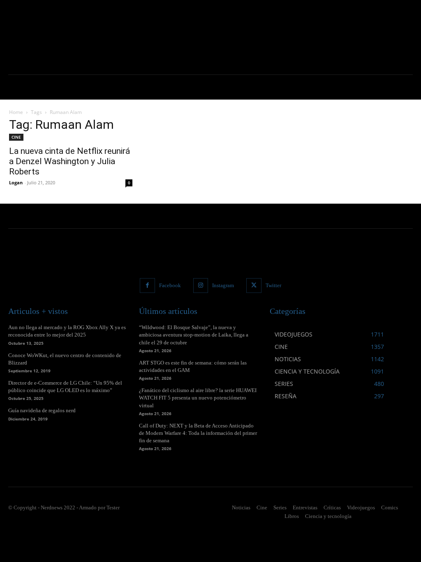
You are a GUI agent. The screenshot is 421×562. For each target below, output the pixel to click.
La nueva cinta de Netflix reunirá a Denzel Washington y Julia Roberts (69, 161)
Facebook (170, 285)
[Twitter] (253, 285)
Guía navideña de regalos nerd (42, 410)
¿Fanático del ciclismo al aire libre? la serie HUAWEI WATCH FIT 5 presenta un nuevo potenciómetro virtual (198, 397)
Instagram (223, 285)
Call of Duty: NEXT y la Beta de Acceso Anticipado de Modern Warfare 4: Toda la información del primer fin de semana (198, 433)
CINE (16, 137)
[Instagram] (200, 285)
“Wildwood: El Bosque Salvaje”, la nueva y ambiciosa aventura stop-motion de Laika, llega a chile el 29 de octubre (193, 334)
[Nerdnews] (45, 37)
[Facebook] (147, 285)
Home (16, 112)
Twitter (273, 285)
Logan (16, 182)
